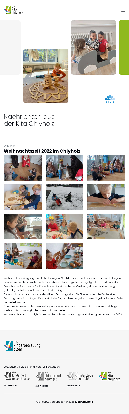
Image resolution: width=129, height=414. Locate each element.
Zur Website (10, 385)
